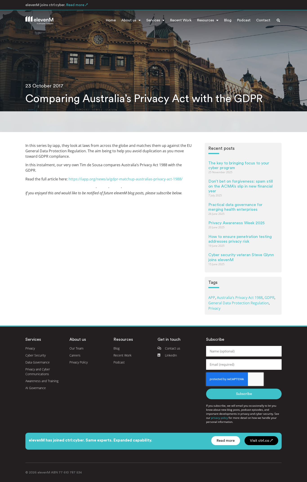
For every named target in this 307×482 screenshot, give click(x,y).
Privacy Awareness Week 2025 (236, 223)
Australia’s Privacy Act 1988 (240, 297)
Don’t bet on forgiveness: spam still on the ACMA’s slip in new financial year (240, 186)
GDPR (269, 297)
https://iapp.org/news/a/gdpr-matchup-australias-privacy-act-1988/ (125, 179)
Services (153, 20)
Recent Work (180, 20)
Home (111, 20)
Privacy (214, 308)
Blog (227, 20)
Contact (263, 20)
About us (128, 20)
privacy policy (219, 418)
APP (211, 297)
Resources (205, 20)
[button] (278, 20)
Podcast (244, 20)
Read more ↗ (76, 5)
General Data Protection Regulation (238, 302)
